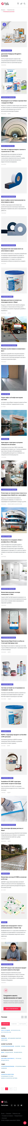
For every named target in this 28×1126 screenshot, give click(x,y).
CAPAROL (3, 1028)
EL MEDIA (17, 1120)
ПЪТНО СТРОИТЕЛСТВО (8, 146)
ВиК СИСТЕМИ (5, 394)
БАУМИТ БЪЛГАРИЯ (6, 1044)
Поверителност (18, 1115)
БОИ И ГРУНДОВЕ (6, 536)
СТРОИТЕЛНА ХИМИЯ (7, 296)
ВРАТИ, (3, 1052)
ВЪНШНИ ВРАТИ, (18, 1052)
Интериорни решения (8, 11)
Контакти (4, 1118)
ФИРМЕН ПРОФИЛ (6, 50)
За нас (2, 1113)
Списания (8, 1113)
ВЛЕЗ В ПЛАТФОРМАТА (12, 1008)
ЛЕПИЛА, (23, 1046)
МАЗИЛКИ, (17, 1046)
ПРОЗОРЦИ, (18, 1058)
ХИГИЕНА (4, 922)
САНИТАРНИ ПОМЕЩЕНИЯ (8, 97)
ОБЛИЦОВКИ (5, 439)
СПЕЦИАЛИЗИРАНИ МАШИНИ (9, 345)
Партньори (22, 1023)
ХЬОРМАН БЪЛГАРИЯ (7, 1050)
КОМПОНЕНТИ (5, 873)
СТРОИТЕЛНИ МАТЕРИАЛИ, (7, 1046)
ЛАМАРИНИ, (4, 1038)
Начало (3, 9)
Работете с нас (16, 1113)
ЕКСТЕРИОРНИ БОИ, (6, 1032)
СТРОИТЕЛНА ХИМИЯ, (20, 1066)
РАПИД (3, 1036)
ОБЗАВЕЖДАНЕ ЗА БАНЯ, (7, 1076)
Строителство (10, 9)
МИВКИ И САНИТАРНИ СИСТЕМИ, (9, 1078)
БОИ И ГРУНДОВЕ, (5, 1030)
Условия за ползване (7, 1115)
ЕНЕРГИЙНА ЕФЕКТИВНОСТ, (8, 1058)
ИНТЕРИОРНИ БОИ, (15, 1030)
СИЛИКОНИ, (4, 1068)
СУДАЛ (3, 1064)
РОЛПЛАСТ (4, 1056)
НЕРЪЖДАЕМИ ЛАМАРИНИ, (14, 1038)
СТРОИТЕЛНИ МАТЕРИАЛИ (8, 196)
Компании (5, 1023)
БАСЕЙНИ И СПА (6, 731)
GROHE (3, 1072)
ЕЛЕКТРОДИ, (4, 1040)
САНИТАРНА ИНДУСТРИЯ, (7, 1074)
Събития (14, 1023)
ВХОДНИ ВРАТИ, (9, 1052)
